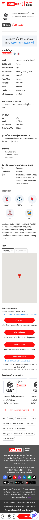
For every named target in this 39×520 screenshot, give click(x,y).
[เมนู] (3, 3)
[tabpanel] (19, 278)
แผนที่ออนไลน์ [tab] (7, 250)
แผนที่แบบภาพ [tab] (21, 250)
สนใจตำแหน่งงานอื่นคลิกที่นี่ (22, 43)
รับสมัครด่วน (21, 385)
